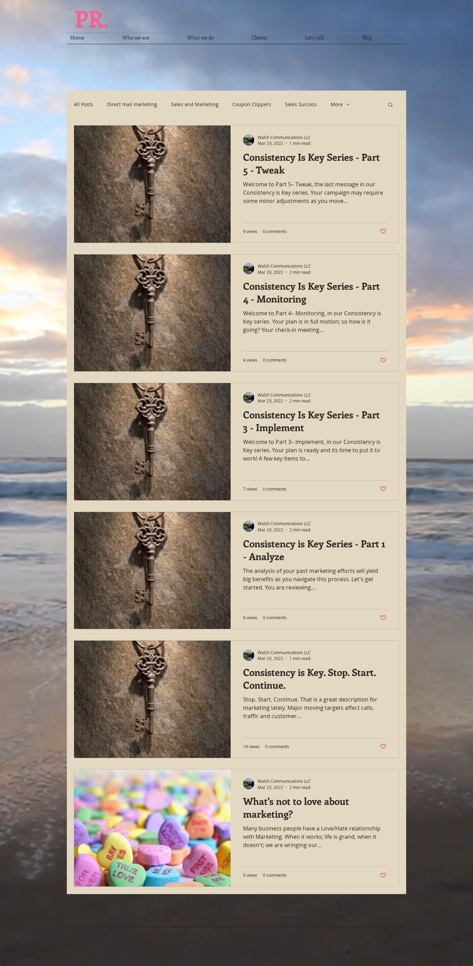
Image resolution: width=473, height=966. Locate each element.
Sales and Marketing (194, 104)
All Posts (83, 104)
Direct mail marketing (132, 104)
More (337, 104)
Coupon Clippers (251, 104)
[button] (390, 105)
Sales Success (301, 104)
